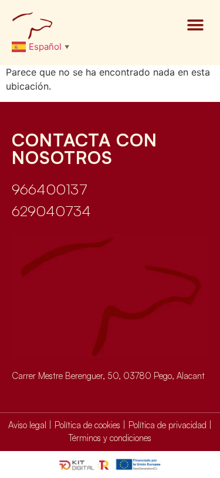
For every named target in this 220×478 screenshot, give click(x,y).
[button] (195, 25)
